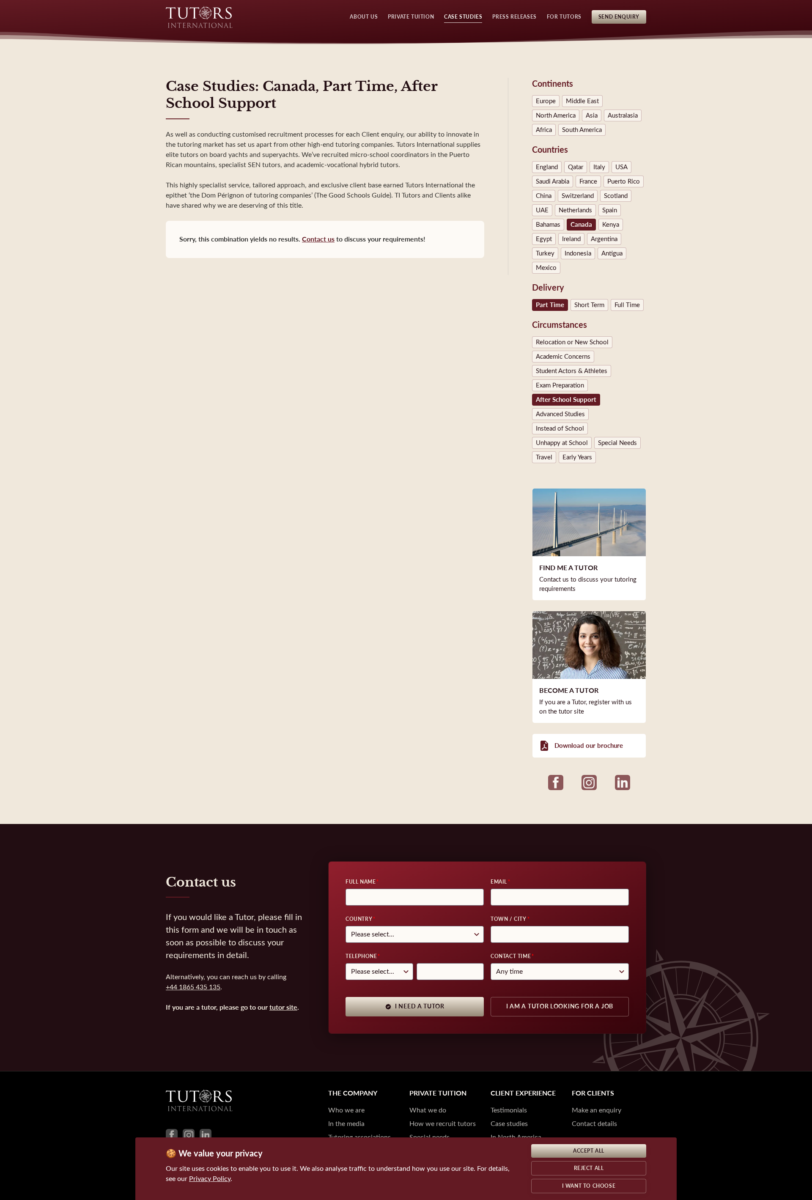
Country (359, 919)
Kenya (610, 224)
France (588, 181)
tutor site (283, 1007)
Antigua (612, 253)
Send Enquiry (618, 17)
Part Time (550, 305)
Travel (544, 457)
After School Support (566, 400)
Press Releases (514, 17)
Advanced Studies (560, 414)
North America (556, 115)
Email (499, 882)
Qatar (575, 167)
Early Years (577, 457)
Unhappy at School (562, 443)
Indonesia (578, 253)
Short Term (589, 305)
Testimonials (509, 1110)
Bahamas (548, 224)
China (543, 196)
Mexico (546, 268)
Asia (592, 115)
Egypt (544, 239)
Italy (599, 167)
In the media (346, 1124)
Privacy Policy (209, 1179)
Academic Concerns (563, 356)
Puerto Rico (623, 181)
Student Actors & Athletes (571, 371)
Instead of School (560, 428)
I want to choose (589, 1186)
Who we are (346, 1110)
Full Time (627, 305)
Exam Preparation (560, 385)
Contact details (594, 1124)
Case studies (509, 1124)
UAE (542, 210)
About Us (364, 17)
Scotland (616, 196)
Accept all (588, 1151)
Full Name (361, 882)
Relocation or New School (572, 342)
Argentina (604, 239)
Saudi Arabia (552, 181)
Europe (546, 101)
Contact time (511, 956)
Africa (544, 130)
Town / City (509, 919)
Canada (581, 224)
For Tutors (564, 17)
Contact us (318, 239)
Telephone (361, 956)
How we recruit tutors (442, 1124)
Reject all (589, 1168)
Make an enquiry (596, 1110)
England (547, 167)
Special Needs (617, 443)
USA (621, 167)
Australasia (623, 115)
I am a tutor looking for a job (559, 1006)
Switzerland (578, 196)
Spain (609, 210)
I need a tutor (419, 1006)
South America (582, 130)
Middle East (582, 101)
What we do (427, 1110)
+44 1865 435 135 (193, 987)
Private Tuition (411, 17)
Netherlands (575, 210)
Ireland (571, 239)
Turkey (545, 253)
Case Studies (463, 17)
